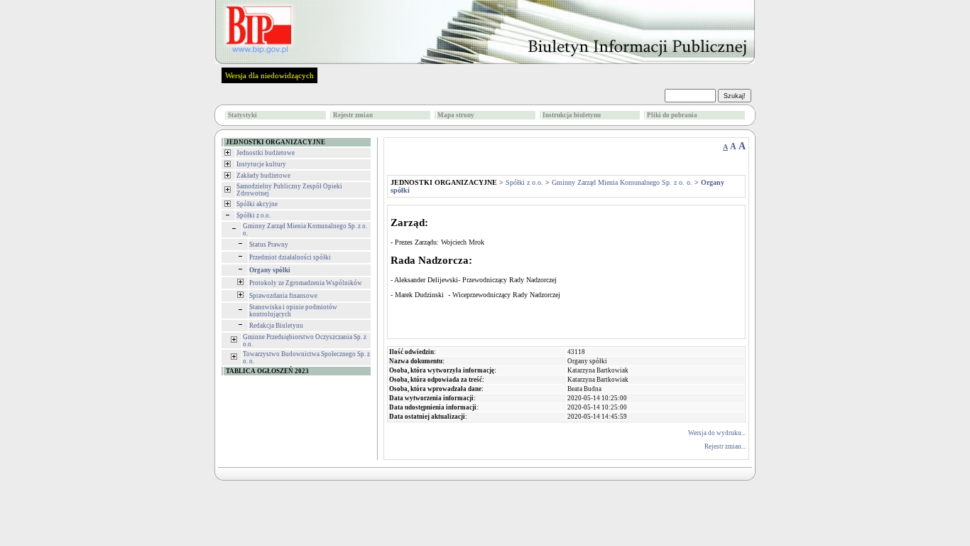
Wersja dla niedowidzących (269, 75)
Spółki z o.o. (253, 215)
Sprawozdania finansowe (283, 295)
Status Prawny (268, 244)
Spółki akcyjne (257, 204)
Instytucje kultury (261, 164)
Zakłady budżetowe (263, 175)
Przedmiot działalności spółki (290, 257)
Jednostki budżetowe (265, 152)
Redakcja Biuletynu (276, 325)
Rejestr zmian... (725, 446)
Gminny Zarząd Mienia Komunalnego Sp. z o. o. (622, 182)
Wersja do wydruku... (717, 433)
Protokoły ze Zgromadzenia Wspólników (305, 283)
